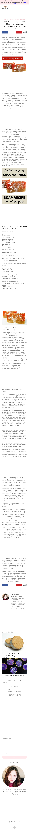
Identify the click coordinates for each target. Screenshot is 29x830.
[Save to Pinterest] (19, 32)
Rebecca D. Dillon (15, 594)
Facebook (9, 579)
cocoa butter (9, 239)
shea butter (9, 240)
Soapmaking (22, 19)
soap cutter (18, 514)
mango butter (10, 237)
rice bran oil (8, 247)
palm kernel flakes (10, 242)
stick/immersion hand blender (10, 278)
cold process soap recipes (9, 147)
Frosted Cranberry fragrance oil (15, 258)
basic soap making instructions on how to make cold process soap (14, 335)
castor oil (7, 244)
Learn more (14, 794)
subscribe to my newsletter (11, 581)
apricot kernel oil (9, 249)
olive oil (8, 245)
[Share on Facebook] (5, 32)
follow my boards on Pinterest (14, 576)
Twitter (14, 579)
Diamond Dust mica (7, 286)
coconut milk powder (11, 260)
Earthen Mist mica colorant (9, 288)
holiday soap (5, 134)
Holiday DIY (6, 19)
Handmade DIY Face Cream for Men (12, 681)
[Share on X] (12, 32)
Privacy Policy (17, 821)
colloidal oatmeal (10, 262)
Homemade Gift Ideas (14, 19)
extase (4, 285)
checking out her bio (16, 606)
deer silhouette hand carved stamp (12, 283)
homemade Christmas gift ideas (11, 107)
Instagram (22, 579)
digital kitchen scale (7, 271)
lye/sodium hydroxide (12, 252)
